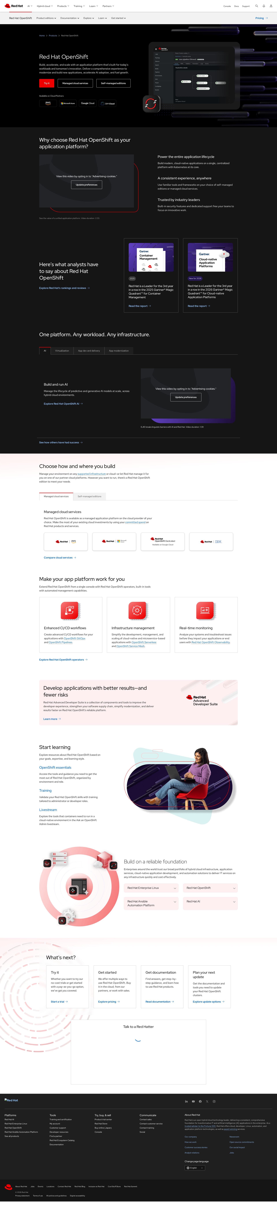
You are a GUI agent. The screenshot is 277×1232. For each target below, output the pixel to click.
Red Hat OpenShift (20, 18)
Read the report (138, 306)
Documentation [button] (68, 18)
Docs (236, 6)
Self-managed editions (113, 83)
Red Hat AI (9, 1207)
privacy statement (143, 1154)
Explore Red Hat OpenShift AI (61, 403)
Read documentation (158, 1001)
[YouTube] (193, 1190)
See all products (12, 1224)
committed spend (135, 522)
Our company (191, 1224)
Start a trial (57, 1001)
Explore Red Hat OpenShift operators (61, 659)
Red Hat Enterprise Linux (16, 1211)
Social (142, 1220)
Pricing (260, 18)
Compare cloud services (58, 557)
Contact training (147, 1215)
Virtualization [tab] (62, 350)
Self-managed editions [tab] (89, 496)
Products (52, 35)
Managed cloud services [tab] (56, 496)
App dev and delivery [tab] (89, 350)
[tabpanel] (138, 394)
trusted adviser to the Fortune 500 (200, 1214)
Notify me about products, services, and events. (103, 1144)
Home (42, 35)
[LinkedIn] (186, 1190)
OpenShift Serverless (144, 642)
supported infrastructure (92, 473)
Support (246, 6)
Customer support (58, 1215)
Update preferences (86, 184)
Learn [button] (101, 18)
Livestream (48, 810)
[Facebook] (200, 1190)
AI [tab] (45, 350)
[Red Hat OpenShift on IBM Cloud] (211, 542)
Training (45, 790)
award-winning (230, 1217)
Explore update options (207, 1001)
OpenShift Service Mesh (130, 646)
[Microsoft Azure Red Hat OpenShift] (114, 542)
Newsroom (234, 1224)
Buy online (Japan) (103, 1215)
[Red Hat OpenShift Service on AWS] (66, 542)
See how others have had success (59, 442)
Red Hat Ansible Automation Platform (21, 1220)
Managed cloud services (75, 83)
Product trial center (103, 1207)
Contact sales (146, 1207)
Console (227, 6)
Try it (46, 83)
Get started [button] (117, 18)
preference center (116, 1154)
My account (55, 1211)
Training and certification (61, 1207)
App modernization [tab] (119, 350)
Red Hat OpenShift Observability (211, 642)
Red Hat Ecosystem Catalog (62, 1228)
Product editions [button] (45, 18)
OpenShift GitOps (74, 638)
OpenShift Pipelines (60, 642)
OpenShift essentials (55, 767)
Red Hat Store (101, 1211)
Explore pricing (107, 1001)
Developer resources (59, 1220)
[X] (207, 1190)
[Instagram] (214, 1190)
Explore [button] (87, 18)
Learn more (50, 718)
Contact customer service (151, 1211)
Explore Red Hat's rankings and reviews (62, 288)
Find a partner (56, 1224)
